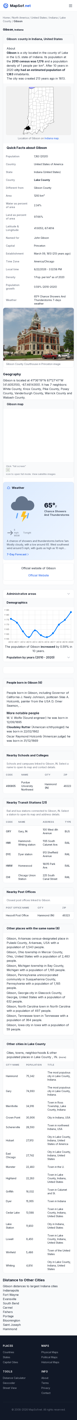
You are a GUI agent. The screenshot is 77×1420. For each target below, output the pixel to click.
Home (6, 17)
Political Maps (49, 1357)
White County (12, 389)
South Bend (11, 1303)
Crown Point (13, 1117)
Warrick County (55, 393)
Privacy (45, 1387)
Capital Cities (10, 1362)
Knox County (32, 389)
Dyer (9, 1201)
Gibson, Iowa (16, 1025)
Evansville (9, 1299)
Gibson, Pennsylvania (21, 975)
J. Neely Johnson (32, 697)
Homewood (25, 865)
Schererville (13, 1127)
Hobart (10, 1140)
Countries (8, 1352)
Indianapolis (11, 1290)
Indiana (53, 17)
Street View (10, 1387)
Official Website (38, 575)
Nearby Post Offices (21, 892)
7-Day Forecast (17, 554)
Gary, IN (22, 831)
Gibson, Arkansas (19, 938)
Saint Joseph (12, 1325)
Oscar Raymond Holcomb (24, 736)
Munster (10, 1166)
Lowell (9, 1239)
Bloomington (11, 1320)
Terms (45, 1382)
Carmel (8, 1307)
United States (39, 17)
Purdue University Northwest (27, 786)
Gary (8, 1091)
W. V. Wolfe (14, 718)
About (44, 1377)
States (6, 1357)
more (62, 1057)
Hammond (12, 1076)
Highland (11, 1178)
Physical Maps (49, 1352)
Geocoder (9, 1382)
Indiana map (52, 138)
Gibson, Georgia (17, 993)
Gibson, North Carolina (22, 1006)
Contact (45, 1392)
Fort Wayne (11, 1294)
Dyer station (25, 854)
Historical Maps (50, 1362)
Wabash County (14, 397)
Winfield (11, 1252)
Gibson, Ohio (15, 952)
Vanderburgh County (29, 393)
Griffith (9, 1191)
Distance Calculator (14, 1377)
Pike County (51, 389)
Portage (8, 1316)
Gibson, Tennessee (20, 1016)
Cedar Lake (13, 1212)
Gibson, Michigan (18, 965)
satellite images (47, 474)
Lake (65, 53)
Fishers (8, 1312)
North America (20, 17)
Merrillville (12, 1106)
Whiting (10, 1265)
